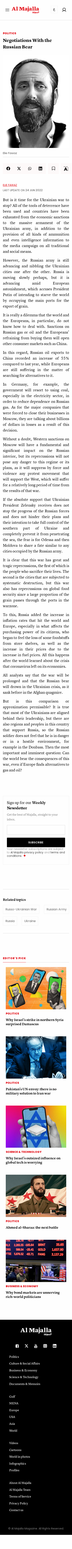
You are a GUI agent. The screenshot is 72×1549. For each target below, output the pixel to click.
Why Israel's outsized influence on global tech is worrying (33, 1160)
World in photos (19, 1456)
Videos (13, 1443)
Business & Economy (22, 1286)
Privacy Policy (18, 1503)
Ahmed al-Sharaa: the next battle (32, 1227)
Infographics (17, 1463)
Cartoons (15, 1450)
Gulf (12, 1396)
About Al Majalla (20, 1483)
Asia (12, 1424)
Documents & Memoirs (24, 1384)
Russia (10, 921)
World (13, 1430)
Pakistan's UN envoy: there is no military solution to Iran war (31, 1091)
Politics (9, 33)
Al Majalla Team (20, 1490)
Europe (14, 1410)
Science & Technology (23, 1152)
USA (12, 1417)
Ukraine (30, 921)
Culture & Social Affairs (24, 1363)
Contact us (16, 1510)
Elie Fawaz (10, 185)
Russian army (56, 909)
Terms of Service (20, 1496)
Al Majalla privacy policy (27, 852)
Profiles (14, 1470)
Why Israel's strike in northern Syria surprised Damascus (35, 1022)
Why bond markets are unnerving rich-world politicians (33, 1294)
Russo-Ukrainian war (21, 909)
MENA (13, 1403)
